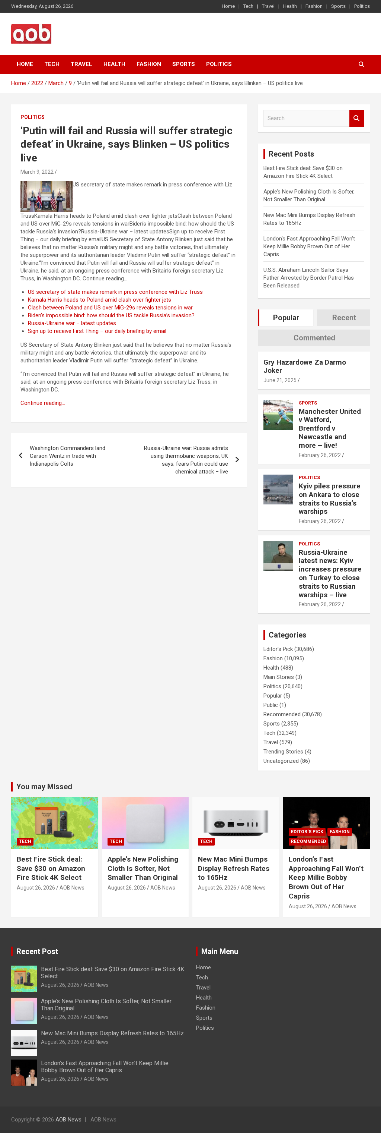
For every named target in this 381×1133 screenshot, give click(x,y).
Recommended (282, 714)
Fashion (314, 6)
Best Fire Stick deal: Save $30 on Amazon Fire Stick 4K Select (51, 868)
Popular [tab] (286, 317)
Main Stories (278, 677)
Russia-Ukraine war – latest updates (72, 323)
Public (270, 705)
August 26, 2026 (36, 888)
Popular (272, 695)
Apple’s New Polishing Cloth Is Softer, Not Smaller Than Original (143, 868)
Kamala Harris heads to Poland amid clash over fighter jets (99, 299)
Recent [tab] (344, 317)
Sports (338, 6)
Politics (362, 6)
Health (290, 6)
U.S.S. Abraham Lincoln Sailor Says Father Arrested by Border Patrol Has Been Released (308, 278)
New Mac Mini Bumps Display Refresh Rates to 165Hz (233, 868)
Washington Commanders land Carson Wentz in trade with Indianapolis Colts (67, 456)
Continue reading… (42, 403)
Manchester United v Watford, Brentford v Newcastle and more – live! (330, 428)
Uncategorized (281, 761)
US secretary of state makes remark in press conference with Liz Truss (115, 292)
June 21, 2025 (280, 380)
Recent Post (37, 951)
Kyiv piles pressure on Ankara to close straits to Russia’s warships (330, 499)
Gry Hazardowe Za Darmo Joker (304, 366)
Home (228, 6)
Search (356, 118)
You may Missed (44, 786)
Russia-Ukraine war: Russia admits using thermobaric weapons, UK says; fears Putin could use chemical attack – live (186, 460)
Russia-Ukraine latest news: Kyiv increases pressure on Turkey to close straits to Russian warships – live (330, 573)
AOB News (72, 888)
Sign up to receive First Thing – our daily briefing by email (97, 331)
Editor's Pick (278, 649)
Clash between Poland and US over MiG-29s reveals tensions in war (110, 307)
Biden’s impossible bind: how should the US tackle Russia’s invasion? (111, 315)
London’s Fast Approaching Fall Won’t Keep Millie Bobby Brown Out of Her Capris (309, 246)
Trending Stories (283, 751)
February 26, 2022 (320, 455)
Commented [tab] (314, 337)
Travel (268, 6)
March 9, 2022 (37, 172)
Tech (248, 6)
